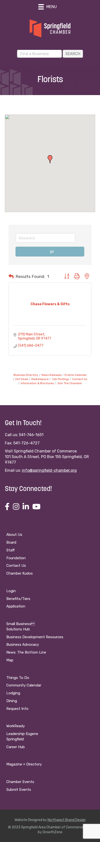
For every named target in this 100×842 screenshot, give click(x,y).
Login (11, 591)
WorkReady (15, 726)
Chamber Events (20, 782)
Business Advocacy (22, 644)
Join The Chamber (69, 383)
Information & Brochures (37, 383)
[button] (50, 159)
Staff (10, 550)
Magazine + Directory (24, 764)
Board (11, 542)
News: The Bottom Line (26, 652)
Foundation (16, 558)
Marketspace (40, 379)
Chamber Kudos (19, 573)
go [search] (52, 251)
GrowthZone (52, 832)
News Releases (51, 375)
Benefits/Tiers (18, 599)
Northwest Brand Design (67, 820)
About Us (14, 534)
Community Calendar (23, 685)
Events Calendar (76, 375)
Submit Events (18, 789)
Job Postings (60, 379)
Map (9, 660)
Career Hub (15, 747)
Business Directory (26, 375)
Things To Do (17, 678)
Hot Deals (21, 379)
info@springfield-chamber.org (49, 470)
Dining (11, 701)
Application (15, 606)
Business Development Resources (34, 637)
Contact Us (79, 379)
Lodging (13, 693)
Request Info (17, 708)
